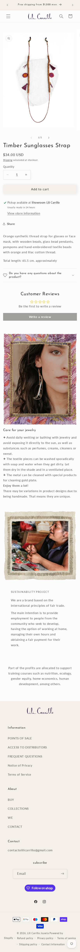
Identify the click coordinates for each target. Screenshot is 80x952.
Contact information (53, 944)
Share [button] (11, 224)
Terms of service (66, 938)
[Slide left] (31, 137)
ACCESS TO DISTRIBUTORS (27, 747)
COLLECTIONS (18, 808)
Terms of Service (19, 774)
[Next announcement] (72, 5)
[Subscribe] (62, 873)
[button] (8, 16)
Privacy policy (45, 938)
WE (10, 817)
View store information (23, 213)
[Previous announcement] (7, 5)
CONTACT (15, 826)
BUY (11, 799)
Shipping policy (28, 944)
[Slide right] (48, 137)
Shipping (7, 160)
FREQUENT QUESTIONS (25, 756)
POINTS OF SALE (20, 738)
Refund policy (25, 938)
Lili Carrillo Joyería (38, 933)
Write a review (40, 317)
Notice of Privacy (20, 765)
